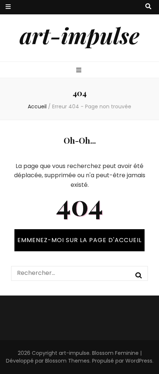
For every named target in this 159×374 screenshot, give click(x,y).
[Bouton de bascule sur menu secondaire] (8, 7)
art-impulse (79, 35)
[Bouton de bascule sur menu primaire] (79, 71)
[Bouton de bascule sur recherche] (148, 7)
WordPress (138, 360)
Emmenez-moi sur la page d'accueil (79, 240)
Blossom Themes (67, 360)
